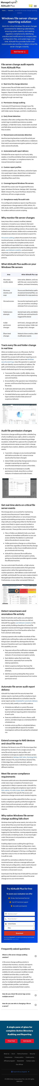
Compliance (8, 1057)
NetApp (16, 757)
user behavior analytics (13, 250)
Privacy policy (19, 1057)
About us (6, 1053)
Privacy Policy (15, 939)
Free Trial (11, 1041)
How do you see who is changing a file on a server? (16, 1005)
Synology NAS (32, 757)
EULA (13, 1053)
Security (32, 1053)
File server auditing (7, 238)
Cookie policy (30, 1057)
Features (10, 10)
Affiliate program (9, 1061)
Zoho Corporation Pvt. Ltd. (19, 1079)
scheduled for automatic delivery (26, 701)
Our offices (19, 1064)
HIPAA (7, 790)
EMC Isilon (22, 757)
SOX (2, 790)
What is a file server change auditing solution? (14, 956)
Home (4, 10)
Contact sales (30, 1061)
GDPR (23, 790)
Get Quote (27, 1041)
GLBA (18, 790)
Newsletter (20, 1061)
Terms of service (22, 1053)
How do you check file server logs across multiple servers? (16, 995)
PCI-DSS (13, 790)
